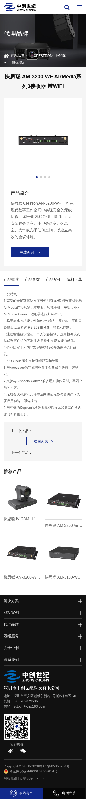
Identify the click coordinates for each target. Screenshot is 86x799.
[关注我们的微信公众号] (23, 751)
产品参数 (32, 279)
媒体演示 (18, 62)
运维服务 (11, 636)
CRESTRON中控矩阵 (50, 56)
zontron (40, 778)
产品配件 (53, 279)
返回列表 (43, 441)
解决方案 (11, 601)
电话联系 (68, 793)
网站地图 (10, 778)
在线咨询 (26, 793)
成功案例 (11, 613)
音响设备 (26, 778)
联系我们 (11, 659)
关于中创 (11, 648)
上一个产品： (43, 431)
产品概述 (11, 279)
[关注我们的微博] (10, 751)
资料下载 (74, 279)
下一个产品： (43, 452)
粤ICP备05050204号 (54, 766)
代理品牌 (17, 56)
